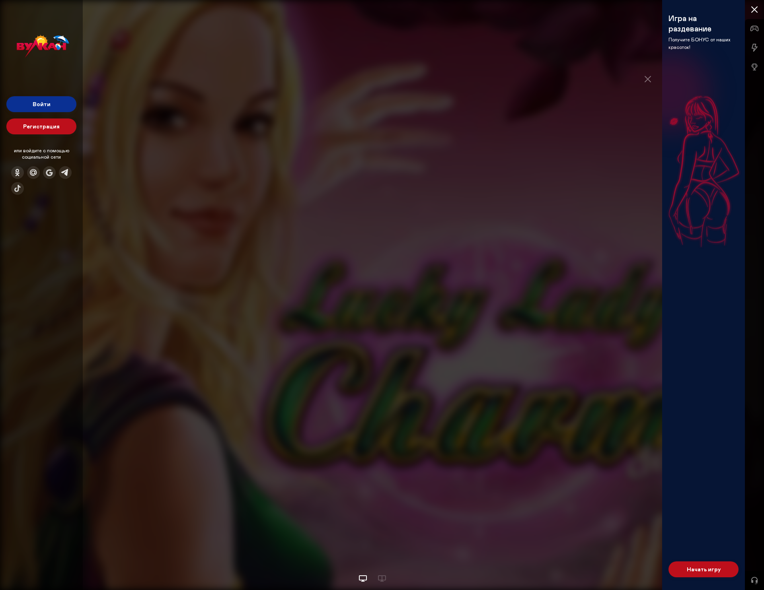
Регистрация (41, 126)
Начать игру (704, 569)
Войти (42, 104)
